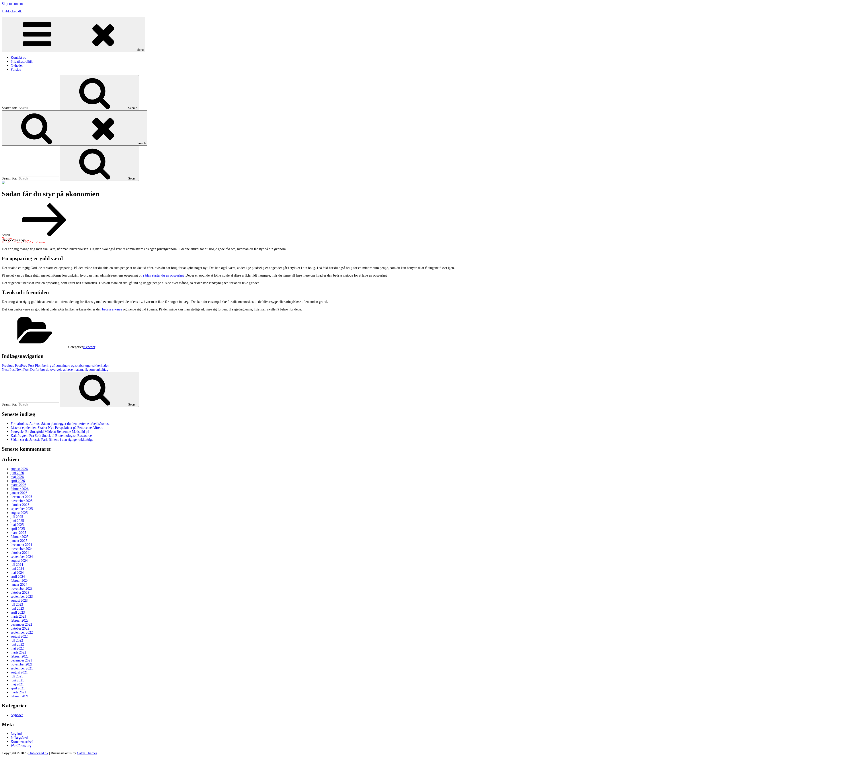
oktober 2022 (20, 628)
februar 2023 (20, 620)
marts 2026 (18, 485)
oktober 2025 (20, 505)
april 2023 (18, 612)
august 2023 (19, 600)
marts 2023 (18, 616)
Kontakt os (18, 57)
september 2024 (22, 556)
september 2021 (22, 668)
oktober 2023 (20, 592)
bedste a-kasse (112, 309)
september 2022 (22, 632)
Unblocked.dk (12, 11)
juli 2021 (17, 676)
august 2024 (19, 560)
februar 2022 (20, 656)
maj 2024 (17, 572)
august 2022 (19, 636)
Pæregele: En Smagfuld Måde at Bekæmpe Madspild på (50, 431)
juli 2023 (17, 604)
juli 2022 (17, 640)
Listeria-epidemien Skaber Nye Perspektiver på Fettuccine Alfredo (57, 427)
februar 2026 (20, 489)
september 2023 (22, 596)
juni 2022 (17, 644)
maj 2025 (17, 525)
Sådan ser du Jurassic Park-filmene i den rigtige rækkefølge (52, 439)
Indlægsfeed (19, 737)
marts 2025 (18, 533)
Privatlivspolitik (22, 61)
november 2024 (22, 548)
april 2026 (18, 481)
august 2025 (19, 513)
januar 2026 (19, 493)
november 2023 (22, 588)
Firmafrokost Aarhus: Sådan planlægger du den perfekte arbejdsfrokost (60, 423)
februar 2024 (20, 580)
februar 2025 (20, 536)
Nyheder (17, 65)
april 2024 (18, 576)
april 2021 (18, 688)
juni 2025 (17, 521)
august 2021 (19, 672)
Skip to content (12, 4)
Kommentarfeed (22, 741)
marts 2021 (18, 692)
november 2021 (22, 664)
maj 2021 (17, 684)
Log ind (16, 734)
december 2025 (21, 497)
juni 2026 (17, 473)
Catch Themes (87, 753)
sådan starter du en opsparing (163, 275)
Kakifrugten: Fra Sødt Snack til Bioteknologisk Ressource (51, 435)
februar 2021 (20, 696)
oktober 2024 (20, 552)
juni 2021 (17, 680)
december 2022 (21, 624)
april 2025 (18, 529)
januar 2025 (19, 540)
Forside (16, 69)
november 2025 (22, 501)
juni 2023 (17, 608)
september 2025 (22, 509)
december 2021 (21, 660)
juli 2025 (17, 517)
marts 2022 (18, 652)
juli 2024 (17, 564)
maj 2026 (17, 477)
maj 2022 (17, 648)
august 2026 (19, 469)
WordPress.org (21, 745)
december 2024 (21, 544)
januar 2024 (19, 584)
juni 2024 (17, 568)
